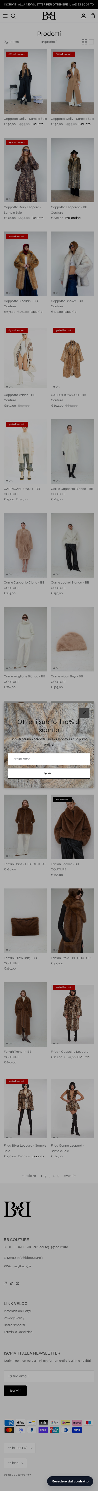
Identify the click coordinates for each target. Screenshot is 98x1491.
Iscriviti (49, 773)
